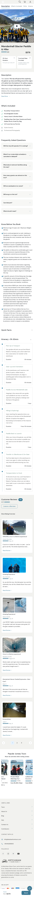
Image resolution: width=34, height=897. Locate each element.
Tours (3, 807)
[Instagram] (8, 854)
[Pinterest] (13, 854)
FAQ (2, 820)
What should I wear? (9, 211)
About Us (4, 811)
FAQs (25, 6)
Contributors (5, 829)
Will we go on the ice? (10, 194)
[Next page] (30, 743)
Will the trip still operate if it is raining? (15, 146)
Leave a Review (9, 506)
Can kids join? (7, 203)
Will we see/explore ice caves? (13, 186)
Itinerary (31, 6)
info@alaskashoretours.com (12, 839)
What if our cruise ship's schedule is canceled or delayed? (14, 155)
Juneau (14, 761)
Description (5, 6)
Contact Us (4, 824)
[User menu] (30, 2)
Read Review (7, 550)
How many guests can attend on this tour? (15, 176)
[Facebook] (3, 854)
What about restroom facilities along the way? (15, 166)
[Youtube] (18, 854)
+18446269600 (9, 844)
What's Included (16, 6)
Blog (2, 816)
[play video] (17, 26)
